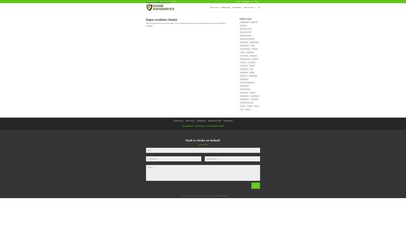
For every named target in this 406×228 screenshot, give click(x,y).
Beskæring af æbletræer (247, 39)
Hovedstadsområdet (215, 126)
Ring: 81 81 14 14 (152, 1)
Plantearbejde (244, 86)
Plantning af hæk (245, 89)
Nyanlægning (244, 79)
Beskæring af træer (245, 35)
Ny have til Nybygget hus (247, 82)
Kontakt (237, 1)
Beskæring (243, 25)
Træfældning (236, 8)
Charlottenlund (254, 42)
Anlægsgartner (244, 22)
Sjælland (252, 92)
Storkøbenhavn (244, 96)
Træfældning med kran (246, 102)
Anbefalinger (246, 1)
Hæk (251, 69)
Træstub (242, 106)
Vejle (241, 109)
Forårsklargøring (245, 49)
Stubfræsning (225, 8)
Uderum (256, 106)
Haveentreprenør (245, 59)
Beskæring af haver (246, 29)
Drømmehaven (244, 45)
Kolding (252, 72)
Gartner (242, 52)
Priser (257, 1)
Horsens (252, 65)
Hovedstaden (244, 69)
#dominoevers (222, 196)
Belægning (254, 22)
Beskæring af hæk (245, 32)
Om (252, 1)
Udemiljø (249, 106)
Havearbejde (244, 55)
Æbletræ (247, 109)
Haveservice (214, 8)
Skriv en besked (164, 1)
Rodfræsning (244, 92)
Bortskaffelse (244, 42)
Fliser (252, 45)
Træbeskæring (244, 99)
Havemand (252, 62)
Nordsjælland (253, 76)
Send (255, 186)
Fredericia (255, 49)
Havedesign (253, 55)
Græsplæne (250, 52)
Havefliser (255, 59)
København (243, 76)
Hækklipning (244, 72)
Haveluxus (243, 62)
